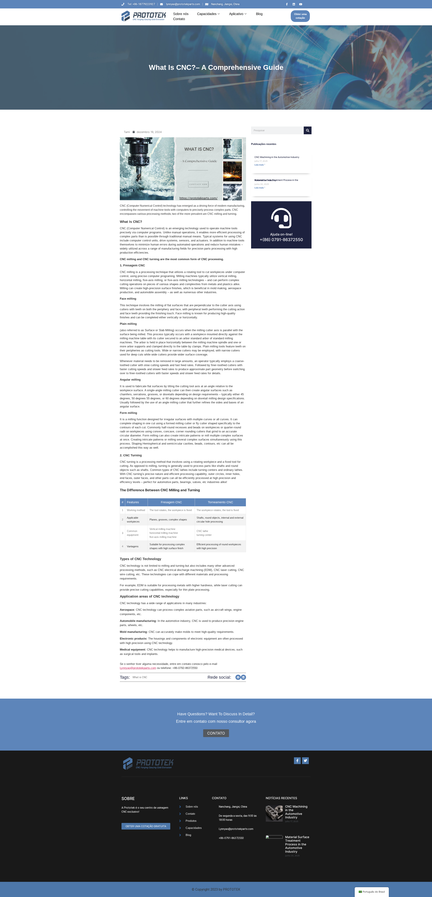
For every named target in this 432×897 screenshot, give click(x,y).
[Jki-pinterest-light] (307, 4)
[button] (238, 677)
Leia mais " (259, 164)
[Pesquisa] (308, 130)
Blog (259, 14)
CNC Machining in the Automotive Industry (276, 157)
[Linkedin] (293, 4)
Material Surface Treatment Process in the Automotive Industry (276, 180)
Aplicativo (236, 14)
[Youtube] (300, 4)
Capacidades (207, 14)
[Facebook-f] (297, 760)
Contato (179, 19)
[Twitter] (305, 760)
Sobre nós (180, 14)
